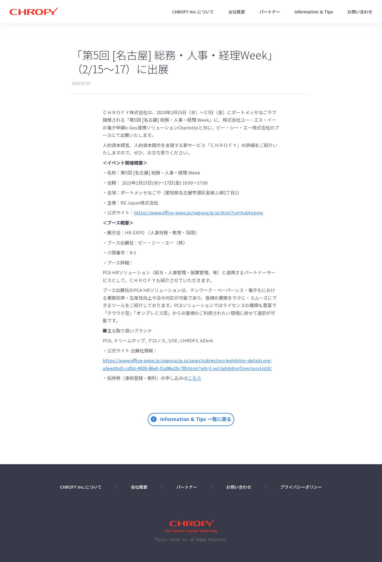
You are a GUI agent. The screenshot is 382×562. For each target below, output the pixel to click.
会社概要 (236, 12)
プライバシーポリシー (301, 487)
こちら (194, 378)
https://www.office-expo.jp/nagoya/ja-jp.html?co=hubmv (198, 212)
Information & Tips (314, 12)
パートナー (269, 12)
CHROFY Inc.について (193, 12)
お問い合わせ (359, 12)
